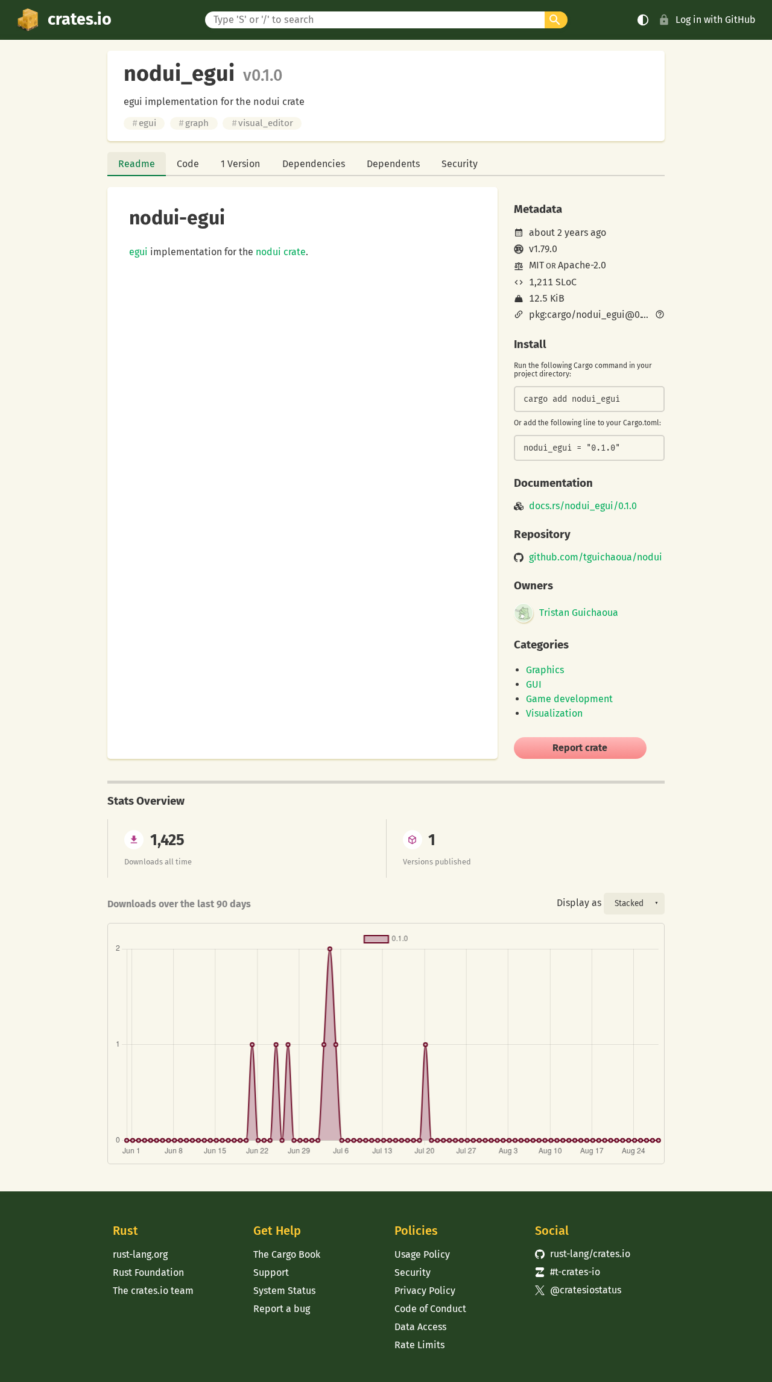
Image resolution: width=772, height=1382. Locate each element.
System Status (284, 1290)
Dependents (393, 164)
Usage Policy (422, 1254)
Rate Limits (419, 1345)
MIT (536, 265)
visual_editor (262, 123)
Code (188, 164)
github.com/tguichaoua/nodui (595, 557)
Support (271, 1272)
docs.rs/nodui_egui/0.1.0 (583, 506)
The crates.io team (153, 1290)
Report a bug (281, 1308)
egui (144, 123)
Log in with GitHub (716, 19)
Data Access (420, 1327)
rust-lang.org (140, 1254)
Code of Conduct (430, 1308)
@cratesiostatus (578, 1290)
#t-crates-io (567, 1272)
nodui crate (281, 252)
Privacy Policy (424, 1290)
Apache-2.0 (582, 265)
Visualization (554, 713)
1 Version (240, 164)
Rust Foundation (148, 1272)
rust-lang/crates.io (582, 1254)
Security (459, 164)
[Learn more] (660, 315)
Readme (136, 164)
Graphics (545, 670)
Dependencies (313, 164)
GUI (534, 684)
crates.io (80, 19)
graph (194, 123)
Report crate (579, 747)
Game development (569, 699)
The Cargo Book (286, 1254)
